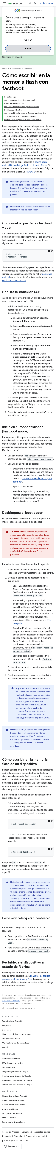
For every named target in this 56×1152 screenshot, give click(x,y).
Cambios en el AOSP (12, 57)
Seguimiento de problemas (13, 1122)
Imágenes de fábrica (11, 1038)
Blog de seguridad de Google (15, 1071)
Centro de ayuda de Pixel (13, 1100)
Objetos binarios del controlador (16, 1043)
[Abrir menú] (4, 3)
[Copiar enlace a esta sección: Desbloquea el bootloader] (45, 513)
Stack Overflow (8, 1117)
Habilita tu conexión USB (14, 280)
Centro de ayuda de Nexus (13, 1104)
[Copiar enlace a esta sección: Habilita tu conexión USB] (43, 292)
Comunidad (27, 1132)
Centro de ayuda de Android (14, 1096)
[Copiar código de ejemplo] (52, 251)
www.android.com (10, 1109)
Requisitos (6, 1025)
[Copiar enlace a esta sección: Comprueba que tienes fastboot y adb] (13, 228)
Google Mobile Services (12, 1113)
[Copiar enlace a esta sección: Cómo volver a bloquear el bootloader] (5, 922)
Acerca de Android (10, 1132)
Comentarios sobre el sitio (37, 1136)
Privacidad (18, 1136)
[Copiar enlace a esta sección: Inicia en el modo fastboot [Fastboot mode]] (31, 431)
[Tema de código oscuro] (48, 251)
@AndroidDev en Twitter (12, 1063)
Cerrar (28, 40)
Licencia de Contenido (11, 1000)
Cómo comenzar (30, 69)
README (30, 171)
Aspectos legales (42, 1132)
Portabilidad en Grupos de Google (17, 1084)
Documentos (15, 69)
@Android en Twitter (11, 1058)
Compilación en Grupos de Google (17, 1080)
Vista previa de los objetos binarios (16, 1034)
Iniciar (28, 48)
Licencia (7, 1136)
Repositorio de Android (12, 1021)
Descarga (6, 1030)
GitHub (5, 1047)
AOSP (4, 69)
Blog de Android (9, 1067)
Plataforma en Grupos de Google (16, 1076)
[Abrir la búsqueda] (30, 3)
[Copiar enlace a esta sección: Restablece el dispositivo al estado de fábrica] (32, 967)
